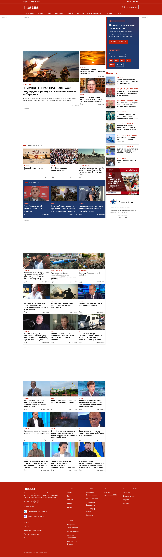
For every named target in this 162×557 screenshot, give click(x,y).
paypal (119, 65)
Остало (126, 503)
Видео (109, 13)
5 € (111, 61)
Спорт (70, 13)
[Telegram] (35, 502)
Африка (126, 500)
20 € (122, 61)
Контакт (136, 2)
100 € (112, 65)
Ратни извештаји (94, 13)
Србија (41, 13)
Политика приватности (33, 530)
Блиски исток (128, 496)
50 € (128, 61)
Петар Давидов (92, 499)
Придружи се (131, 7)
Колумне (59, 13)
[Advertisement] (11, 52)
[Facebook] (25, 502)
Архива (119, 13)
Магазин (80, 13)
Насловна (30, 13)
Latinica (128, 2)
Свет (50, 13)
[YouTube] (28, 501)
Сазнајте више (117, 42)
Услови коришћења (31, 534)
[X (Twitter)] (31, 501)
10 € (116, 61)
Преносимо (90, 515)
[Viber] (38, 502)
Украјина (126, 492)
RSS (25, 538)
